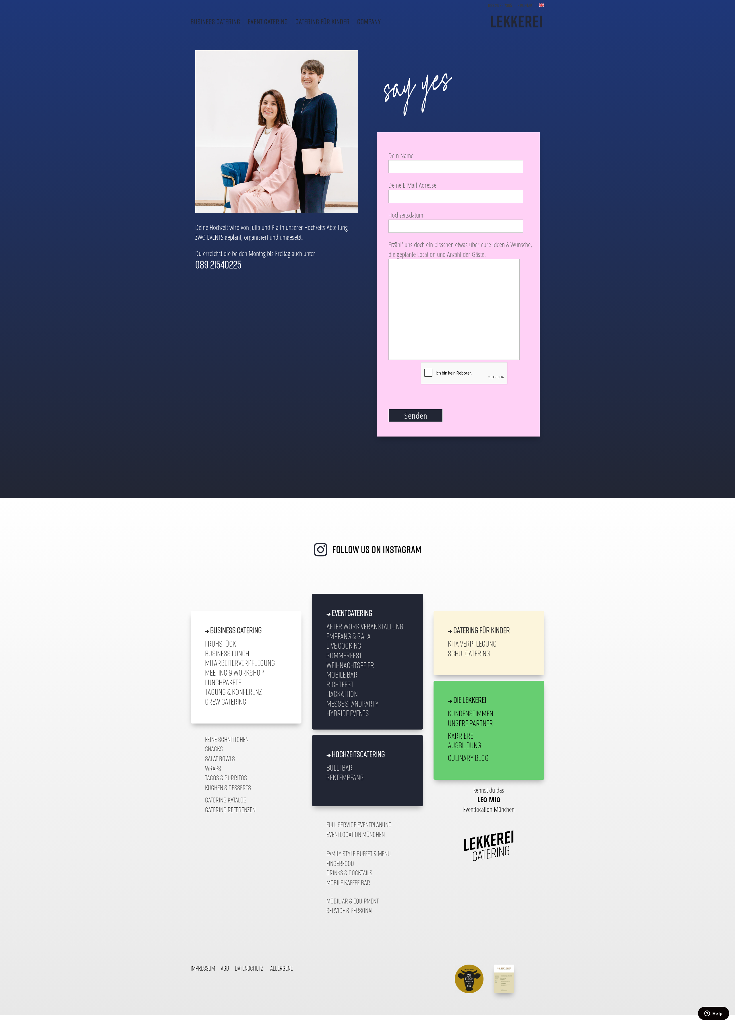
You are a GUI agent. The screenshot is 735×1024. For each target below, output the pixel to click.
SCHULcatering (469, 653)
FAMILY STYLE (340, 853)
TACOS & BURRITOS (226, 777)
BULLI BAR (339, 767)
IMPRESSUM (203, 968)
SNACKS (214, 748)
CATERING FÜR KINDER (322, 22)
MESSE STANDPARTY (352, 703)
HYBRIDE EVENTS (347, 713)
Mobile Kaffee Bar (348, 882)
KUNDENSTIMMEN (470, 713)
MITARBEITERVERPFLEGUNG (240, 663)
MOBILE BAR (341, 674)
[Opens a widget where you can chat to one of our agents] (713, 1014)
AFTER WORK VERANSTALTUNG (364, 626)
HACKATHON (342, 694)
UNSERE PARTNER (470, 723)
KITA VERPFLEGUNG (472, 643)
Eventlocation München (355, 834)
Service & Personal (350, 910)
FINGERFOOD (340, 863)
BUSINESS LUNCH (227, 653)
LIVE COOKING (343, 645)
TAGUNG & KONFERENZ (233, 692)
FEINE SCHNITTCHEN (227, 739)
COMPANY (369, 22)
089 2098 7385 (500, 5)
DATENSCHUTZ (249, 968)
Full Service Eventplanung (359, 824)
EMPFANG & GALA (348, 636)
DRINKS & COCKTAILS (349, 872)
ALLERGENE (281, 968)
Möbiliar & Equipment (352, 900)
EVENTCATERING (352, 613)
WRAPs (213, 768)
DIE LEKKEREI (469, 700)
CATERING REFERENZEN (230, 809)
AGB (225, 968)
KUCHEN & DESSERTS (228, 787)
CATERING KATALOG (226, 799)
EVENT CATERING (268, 22)
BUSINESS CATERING (215, 22)
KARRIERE (460, 736)
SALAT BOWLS (220, 758)
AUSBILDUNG (464, 745)
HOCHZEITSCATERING (358, 754)
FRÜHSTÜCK (220, 643)
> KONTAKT (525, 5)
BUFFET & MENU (374, 853)
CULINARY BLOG (468, 758)
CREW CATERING (225, 701)
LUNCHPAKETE (223, 682)
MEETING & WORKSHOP (234, 672)
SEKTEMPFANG (345, 777)
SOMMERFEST (344, 655)
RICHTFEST (340, 684)
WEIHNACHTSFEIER (350, 665)
